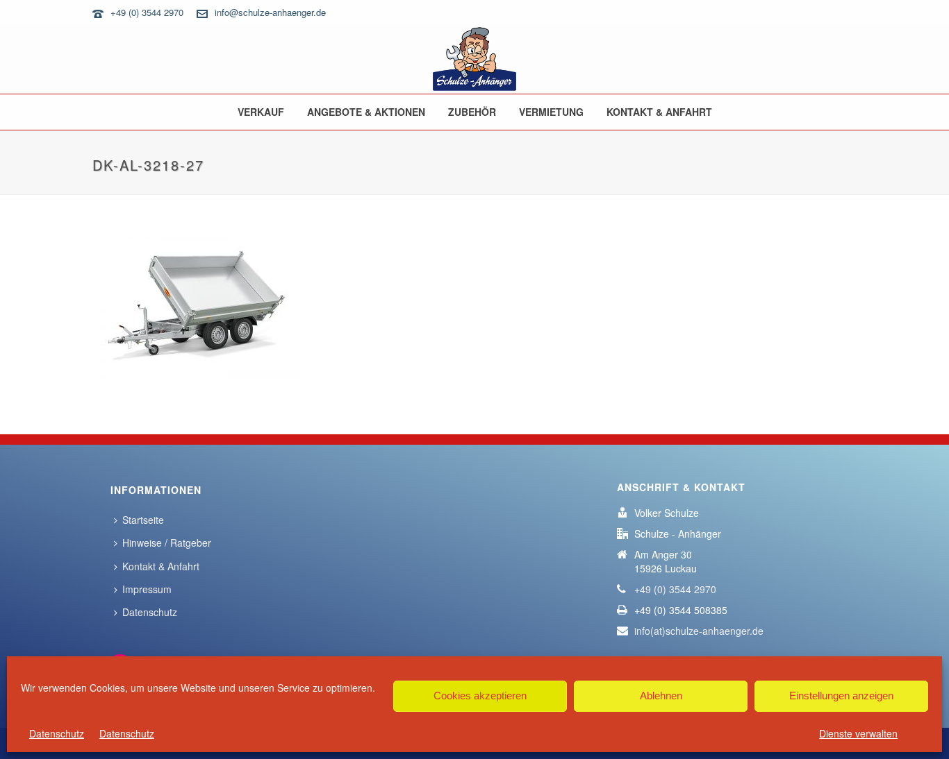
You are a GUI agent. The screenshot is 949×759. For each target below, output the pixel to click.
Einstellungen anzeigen (841, 695)
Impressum (147, 589)
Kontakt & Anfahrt (659, 112)
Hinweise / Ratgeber (166, 542)
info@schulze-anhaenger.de (270, 12)
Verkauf (261, 112)
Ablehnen (661, 695)
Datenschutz (56, 733)
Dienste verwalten (858, 733)
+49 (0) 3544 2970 (146, 12)
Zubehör (472, 112)
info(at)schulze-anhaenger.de (699, 630)
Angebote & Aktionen (366, 112)
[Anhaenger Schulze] (474, 59)
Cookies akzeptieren (480, 695)
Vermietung (551, 112)
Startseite (143, 520)
